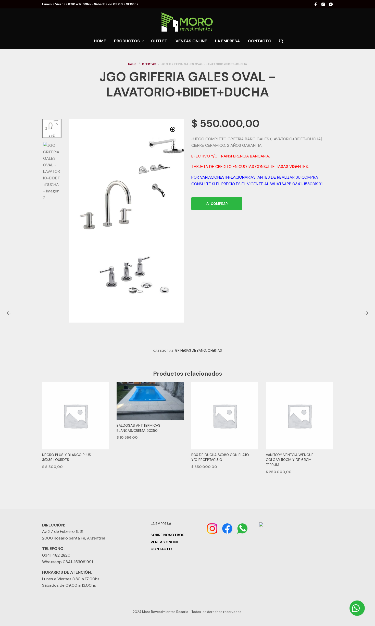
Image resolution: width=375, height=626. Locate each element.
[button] (173, 129)
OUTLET (159, 41)
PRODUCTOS (127, 41)
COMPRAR (219, 204)
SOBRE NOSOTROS (167, 535)
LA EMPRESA (227, 41)
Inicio (132, 64)
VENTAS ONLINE (191, 41)
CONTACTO (259, 41)
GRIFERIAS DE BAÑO (190, 350)
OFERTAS (149, 64)
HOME (100, 41)
